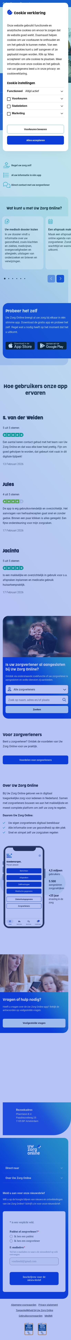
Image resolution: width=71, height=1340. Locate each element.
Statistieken (19, 105)
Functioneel (23, 91)
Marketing (18, 113)
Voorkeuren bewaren (35, 129)
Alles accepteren (35, 140)
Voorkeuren (19, 98)
